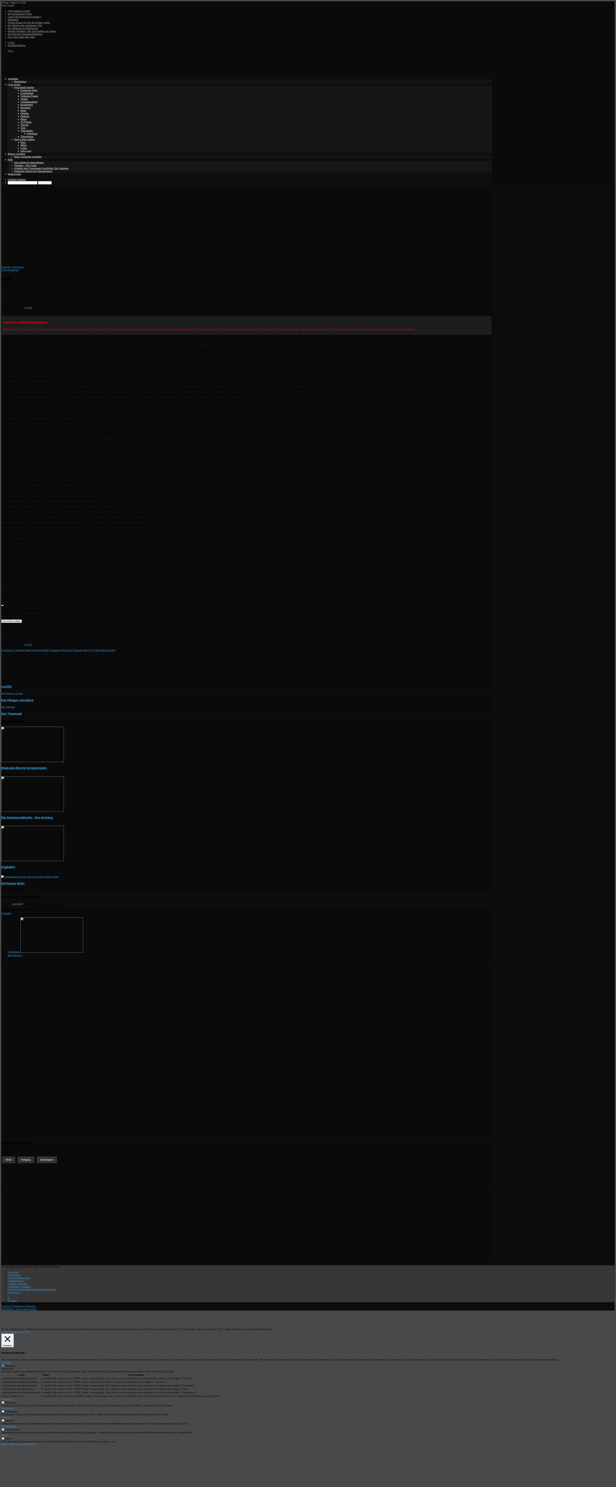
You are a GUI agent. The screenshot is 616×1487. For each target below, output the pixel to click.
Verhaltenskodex (16, 1280)
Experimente (27, 93)
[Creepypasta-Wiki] (49, 73)
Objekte (25, 113)
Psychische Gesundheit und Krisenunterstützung (32, 1289)
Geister (24, 99)
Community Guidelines (19, 1286)
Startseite (5, 267)
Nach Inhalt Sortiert (24, 87)
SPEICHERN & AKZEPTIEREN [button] (18, 1444)
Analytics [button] (6, 1417)
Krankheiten (27, 104)
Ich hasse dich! (13, 883)
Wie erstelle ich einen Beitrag (29, 162)
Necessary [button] (6, 1362)
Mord (23, 110)
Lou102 (28, 307)
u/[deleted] (13, 19)
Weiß (9, 1159)
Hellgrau (26, 1159)
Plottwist (25, 116)
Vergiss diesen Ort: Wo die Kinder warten (29, 22)
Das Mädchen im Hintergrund (23, 28)
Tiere (23, 127)
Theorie (24, 125)
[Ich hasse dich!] (30, 876)
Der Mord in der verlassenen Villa (25, 25)
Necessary (10, 1365)
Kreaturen (26, 107)
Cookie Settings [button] (9, 1332)
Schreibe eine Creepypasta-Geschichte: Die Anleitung (41, 168)
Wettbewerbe (14, 174)
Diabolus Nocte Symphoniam (24, 768)
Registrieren (20, 81)
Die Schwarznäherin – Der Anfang (27, 817)
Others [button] (4, 1435)
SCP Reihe (26, 122)
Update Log (14, 1292)
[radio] (250, 576)
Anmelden (13, 78)
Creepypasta (14, 84)
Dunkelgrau (46, 1159)
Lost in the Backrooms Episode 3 (24, 16)
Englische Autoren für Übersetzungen (33, 171)
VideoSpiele (27, 130)
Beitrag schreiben (16, 154)
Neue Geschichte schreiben (28, 156)
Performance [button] (7, 1408)
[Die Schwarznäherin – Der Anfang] (32, 810)
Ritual (24, 119)
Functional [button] (6, 1399)
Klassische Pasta (29, 90)
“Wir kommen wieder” (19, 11)
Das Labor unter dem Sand (21, 37)
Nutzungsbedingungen (19, 1278)
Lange (24, 148)
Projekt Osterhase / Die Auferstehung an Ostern (32, 31)
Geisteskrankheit (29, 101)
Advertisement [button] (8, 1426)
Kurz (23, 142)
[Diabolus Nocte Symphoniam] (32, 761)
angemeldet (17, 904)
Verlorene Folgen (29, 96)
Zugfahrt (8, 867)
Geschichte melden (12, 621)
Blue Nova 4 (15, 955)
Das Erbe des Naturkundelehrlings (25, 34)
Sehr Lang (26, 151)
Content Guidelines (17, 1283)
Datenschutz (14, 1275)
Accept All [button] (23, 1332)
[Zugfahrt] (32, 860)
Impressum (13, 1272)
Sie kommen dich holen (20, 14)
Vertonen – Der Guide (25, 165)
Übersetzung (27, 136)
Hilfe (10, 159)
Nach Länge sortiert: (24, 139)
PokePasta (32, 133)
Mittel (23, 145)
